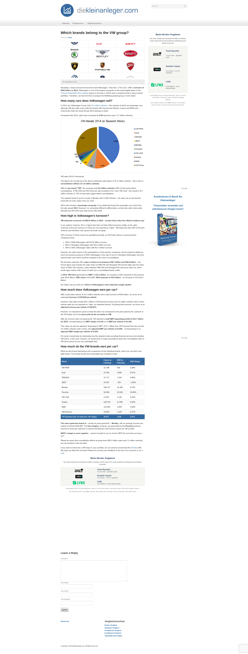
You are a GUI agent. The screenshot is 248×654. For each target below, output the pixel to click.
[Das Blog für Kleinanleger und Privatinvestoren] (99, 10)
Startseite (65, 23)
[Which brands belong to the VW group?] (103, 60)
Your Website (65, 599)
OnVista (134, 448)
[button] (101, 361)
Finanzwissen (78, 23)
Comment (64, 559)
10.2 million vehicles (99, 105)
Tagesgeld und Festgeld (113, 636)
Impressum (65, 621)
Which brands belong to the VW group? (95, 33)
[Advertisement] (103, 519)
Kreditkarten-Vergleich (113, 630)
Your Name (65, 583)
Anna (70, 37)
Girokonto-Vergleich (112, 628)
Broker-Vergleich (111, 625)
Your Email (64, 591)
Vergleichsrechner (94, 23)
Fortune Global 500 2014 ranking (74, 93)
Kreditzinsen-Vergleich (113, 633)
